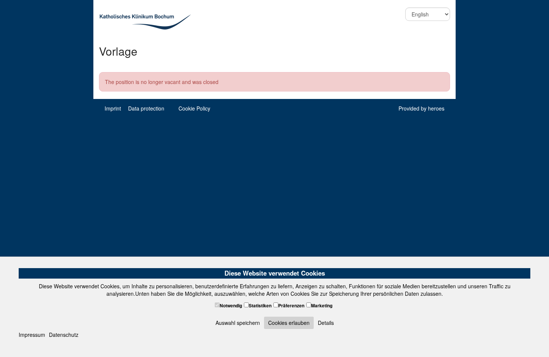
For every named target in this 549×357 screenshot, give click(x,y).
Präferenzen (291, 305)
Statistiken (260, 305)
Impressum (32, 334)
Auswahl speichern (237, 322)
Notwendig (231, 305)
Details (326, 322)
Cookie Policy (194, 108)
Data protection (146, 108)
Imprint (113, 108)
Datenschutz (63, 334)
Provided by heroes (421, 108)
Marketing (321, 305)
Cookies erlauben (289, 322)
